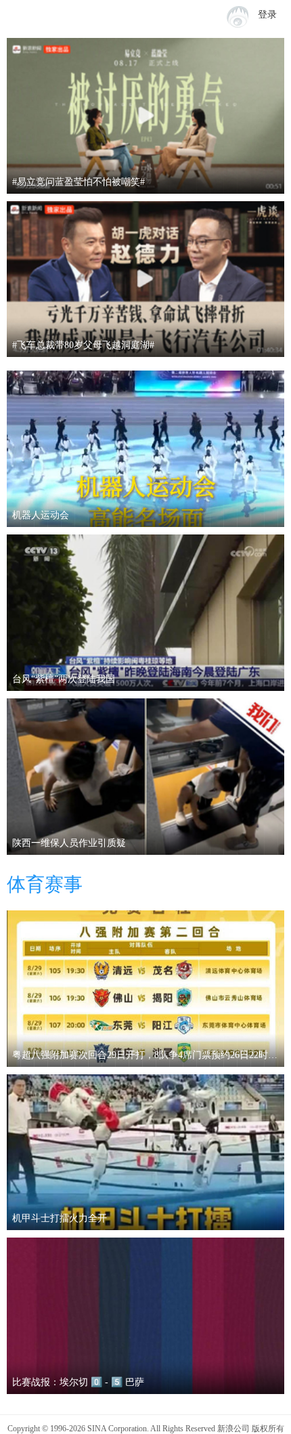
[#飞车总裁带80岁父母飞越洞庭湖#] (145, 279)
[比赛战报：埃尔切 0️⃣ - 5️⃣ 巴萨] (145, 1316)
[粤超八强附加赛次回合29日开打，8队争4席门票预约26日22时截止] (145, 988)
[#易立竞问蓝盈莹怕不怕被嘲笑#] (145, 116)
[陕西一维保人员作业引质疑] (145, 776)
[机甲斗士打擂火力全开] (145, 1152)
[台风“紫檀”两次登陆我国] (145, 612)
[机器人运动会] (145, 449)
